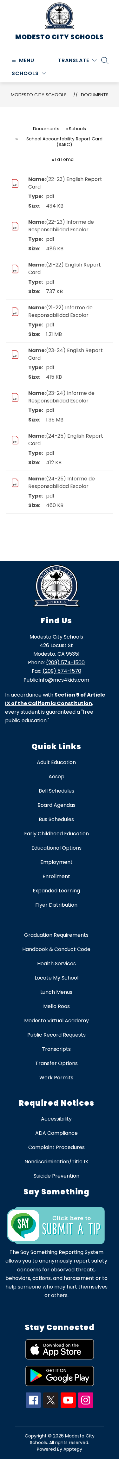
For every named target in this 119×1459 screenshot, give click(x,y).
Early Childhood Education (56, 833)
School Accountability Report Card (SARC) (64, 142)
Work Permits (56, 1077)
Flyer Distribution (56, 905)
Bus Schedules (56, 819)
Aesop (56, 776)
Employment (56, 862)
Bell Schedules (56, 790)
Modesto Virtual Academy (56, 1020)
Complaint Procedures (56, 1147)
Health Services (56, 963)
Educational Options (56, 848)
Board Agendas (56, 805)
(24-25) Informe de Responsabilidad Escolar (61, 482)
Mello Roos (56, 1006)
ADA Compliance (56, 1133)
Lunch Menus (56, 992)
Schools (77, 128)
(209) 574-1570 (62, 671)
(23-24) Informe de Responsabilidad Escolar (61, 396)
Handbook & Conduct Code (56, 949)
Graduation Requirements (56, 935)
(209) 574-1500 (65, 662)
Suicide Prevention (56, 1175)
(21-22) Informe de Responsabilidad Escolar (60, 311)
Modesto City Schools (39, 95)
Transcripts (56, 1049)
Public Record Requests (56, 1034)
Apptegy (72, 1449)
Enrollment (56, 876)
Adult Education (56, 762)
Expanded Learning (56, 890)
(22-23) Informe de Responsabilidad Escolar (61, 225)
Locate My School (56, 977)
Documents (95, 95)
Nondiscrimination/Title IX (56, 1161)
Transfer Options (56, 1063)
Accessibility (56, 1118)
